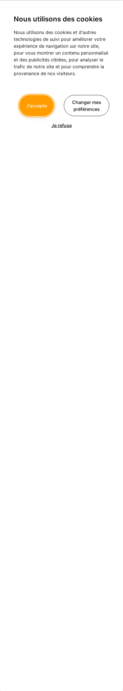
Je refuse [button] (61, 125)
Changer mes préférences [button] (86, 105)
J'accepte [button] (36, 105)
